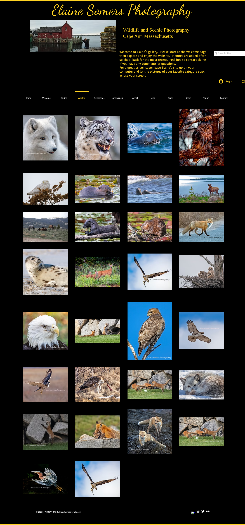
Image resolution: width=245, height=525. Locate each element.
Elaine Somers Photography (121, 9)
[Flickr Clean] (207, 511)
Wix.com (77, 512)
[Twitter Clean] (203, 511)
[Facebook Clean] (193, 513)
